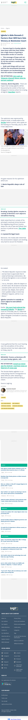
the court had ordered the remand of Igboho (13, 308)
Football (3, 487)
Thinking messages (17, 405)
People (2, 503)
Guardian (11, 92)
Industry (3, 543)
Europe (2, 480)
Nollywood (3, 495)
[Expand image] (26, 131)
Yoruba (3, 122)
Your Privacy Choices (16, 719)
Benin (20, 309)
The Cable (22, 228)
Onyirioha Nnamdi (17, 43)
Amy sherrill (16, 403)
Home (2, 28)
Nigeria (8, 28)
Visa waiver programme (7, 408)
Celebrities (3, 559)
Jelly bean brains (6, 403)
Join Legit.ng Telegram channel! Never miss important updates (13, 78)
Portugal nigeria (6, 405)
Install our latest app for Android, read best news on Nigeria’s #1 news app (14, 366)
